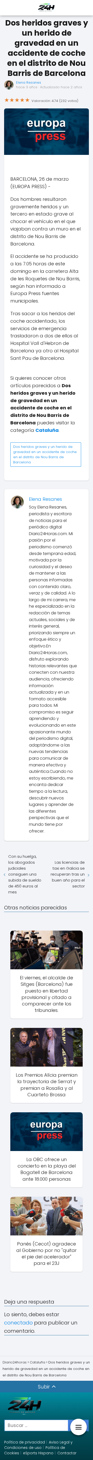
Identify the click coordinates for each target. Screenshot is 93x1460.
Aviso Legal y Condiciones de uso (38, 1445)
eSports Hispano (38, 1453)
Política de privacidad (24, 1442)
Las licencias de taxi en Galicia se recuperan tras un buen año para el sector (68, 874)
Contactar (66, 1453)
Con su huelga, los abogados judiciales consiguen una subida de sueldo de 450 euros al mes (24, 874)
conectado (18, 1322)
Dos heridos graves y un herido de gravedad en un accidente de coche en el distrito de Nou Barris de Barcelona (45, 454)
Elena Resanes (28, 82)
